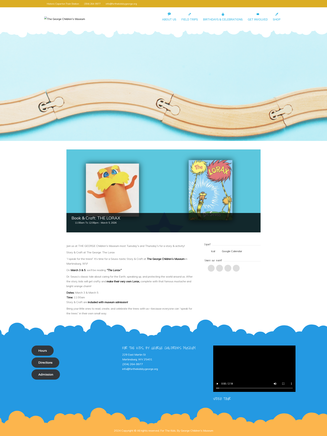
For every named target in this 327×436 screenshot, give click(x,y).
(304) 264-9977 (92, 3)
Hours (42, 351)
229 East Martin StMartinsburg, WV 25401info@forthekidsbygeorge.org (140, 362)
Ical (213, 251)
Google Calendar (231, 251)
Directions (45, 362)
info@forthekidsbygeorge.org (121, 3)
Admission (45, 374)
